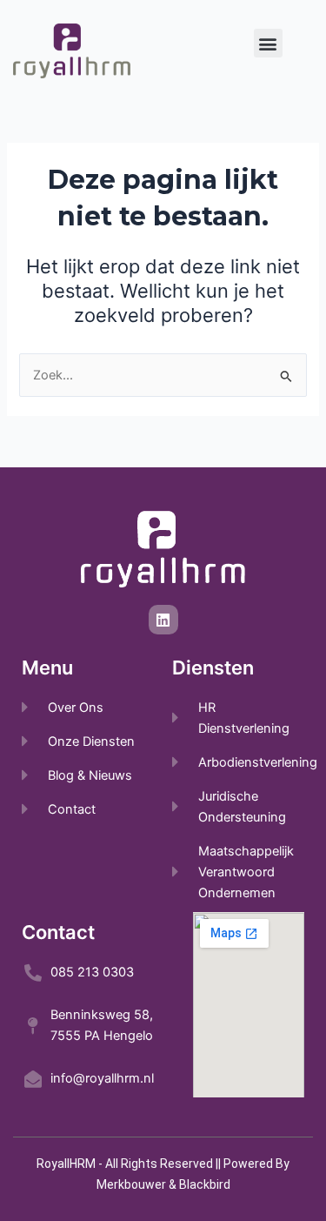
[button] (268, 43)
